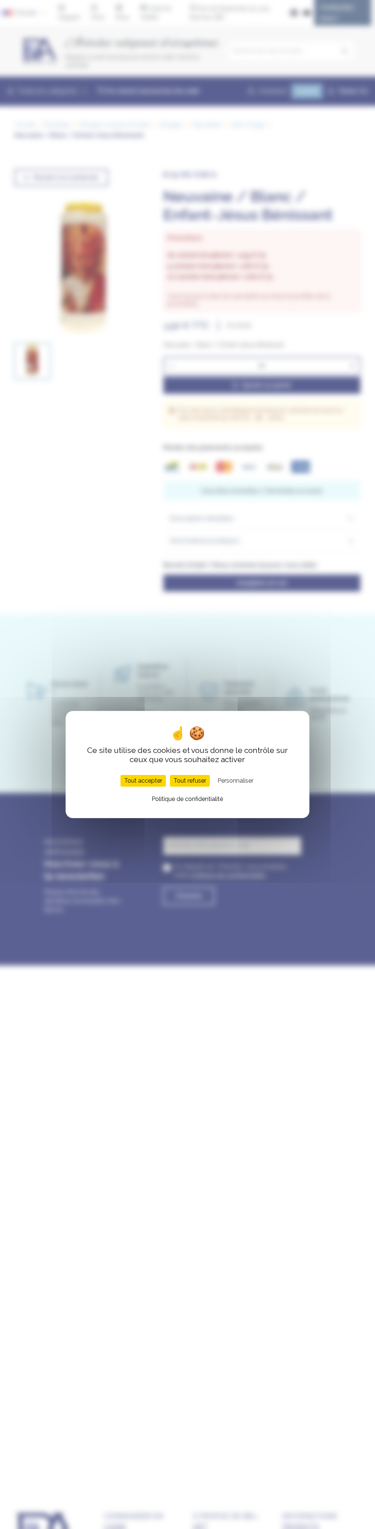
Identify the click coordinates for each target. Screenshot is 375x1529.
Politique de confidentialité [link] (187, 798)
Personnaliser (235, 780)
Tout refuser (190, 780)
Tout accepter (143, 780)
